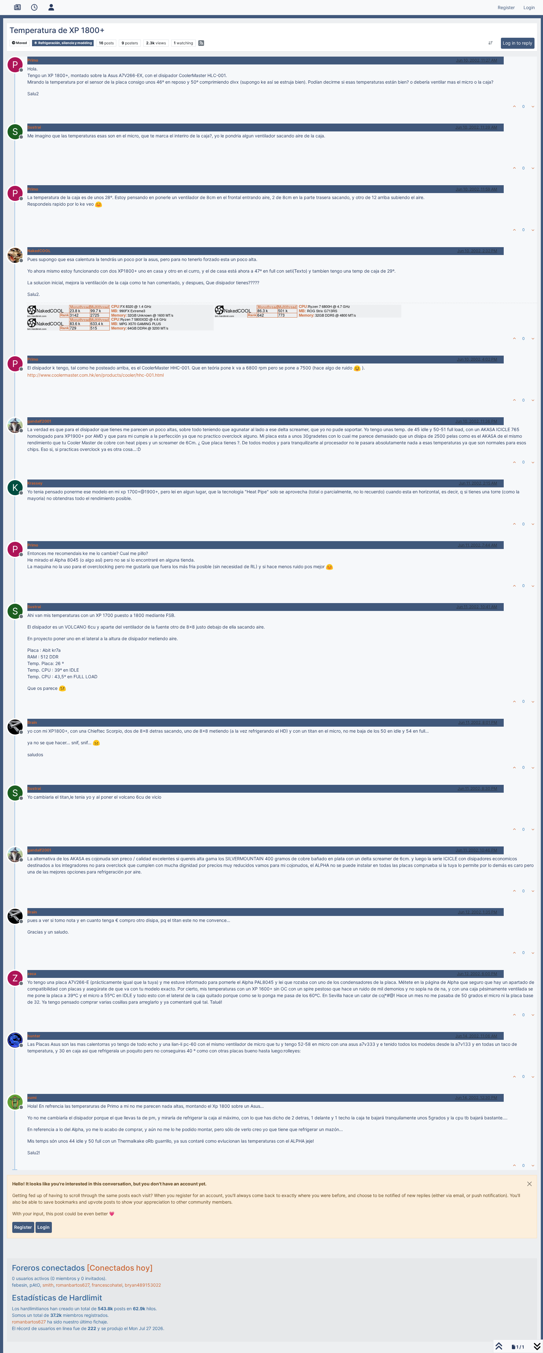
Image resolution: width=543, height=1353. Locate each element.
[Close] (529, 1183)
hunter (33, 1036)
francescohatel (107, 1285)
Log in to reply (517, 43)
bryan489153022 (143, 1285)
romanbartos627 (72, 1285)
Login (43, 1227)
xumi (31, 1097)
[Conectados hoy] (120, 1268)
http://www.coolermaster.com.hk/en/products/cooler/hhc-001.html (95, 375)
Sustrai (34, 127)
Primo (32, 60)
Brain (32, 722)
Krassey (34, 483)
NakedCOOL (39, 250)
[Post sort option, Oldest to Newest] (490, 43)
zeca (31, 973)
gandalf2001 (39, 421)
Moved (21, 43)
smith (47, 1285)
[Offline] (17, 255)
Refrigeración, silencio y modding (65, 43)
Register (23, 1227)
